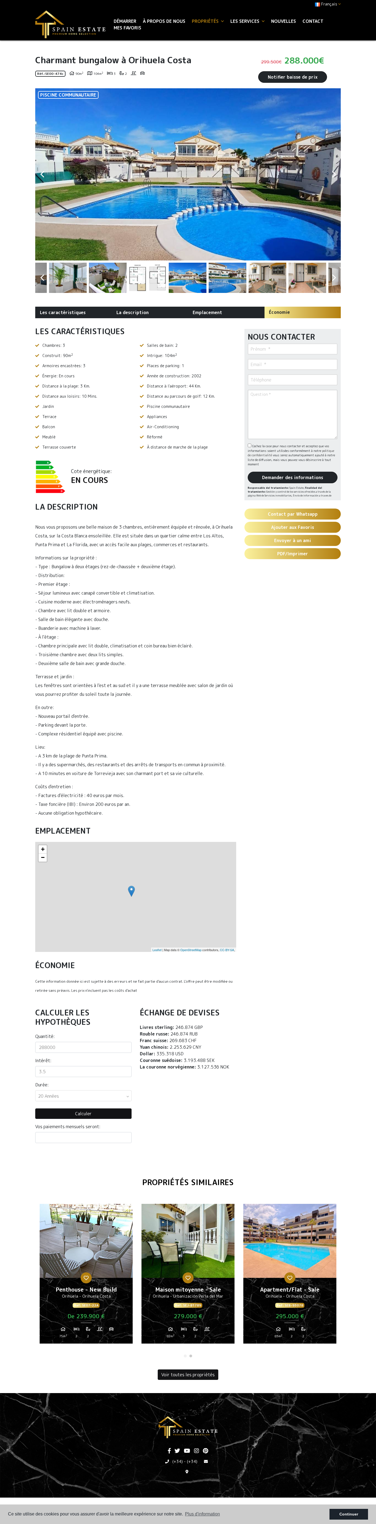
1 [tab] (185, 1356)
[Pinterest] (205, 1451)
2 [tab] (190, 1356)
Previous (42, 174)
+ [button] (43, 849)
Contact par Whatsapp (293, 514)
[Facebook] (169, 1451)
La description (132, 312)
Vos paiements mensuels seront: (67, 1127)
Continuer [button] (348, 1514)
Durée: (42, 1085)
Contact (313, 21)
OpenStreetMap (190, 950)
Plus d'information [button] (202, 1514)
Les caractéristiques (63, 312)
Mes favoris (127, 28)
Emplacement (207, 312)
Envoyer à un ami (292, 540)
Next (334, 174)
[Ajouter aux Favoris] (86, 1277)
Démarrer (125, 21)
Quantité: (45, 1036)
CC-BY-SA (227, 950)
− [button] (43, 857)
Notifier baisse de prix (292, 77)
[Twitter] (177, 1451)
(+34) (177, 1461)
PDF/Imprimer (292, 554)
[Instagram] (196, 1451)
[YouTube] (187, 1451)
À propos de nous (164, 21)
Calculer (83, 1114)
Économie (279, 312)
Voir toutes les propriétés (188, 1375)
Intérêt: (43, 1061)
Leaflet (157, 950)
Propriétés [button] (206, 21)
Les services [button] (245, 21)
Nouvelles (283, 21)
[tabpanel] (86, 1276)
